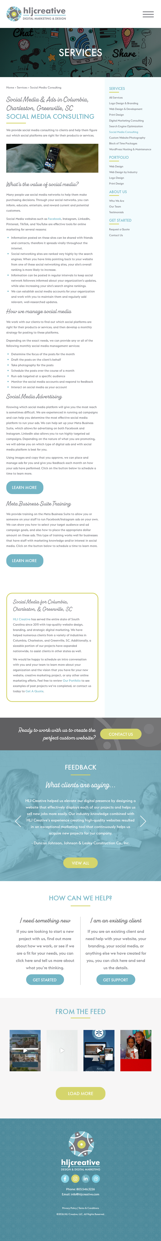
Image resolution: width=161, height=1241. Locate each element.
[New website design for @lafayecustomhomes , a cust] (25, 1050)
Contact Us (116, 235)
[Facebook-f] (65, 1179)
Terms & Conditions (89, 1208)
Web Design (116, 166)
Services (22, 87)
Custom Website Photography (127, 137)
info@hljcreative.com (85, 1194)
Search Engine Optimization (126, 126)
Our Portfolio (72, 680)
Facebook (54, 219)
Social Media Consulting (123, 132)
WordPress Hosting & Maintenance (130, 149)
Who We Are (116, 200)
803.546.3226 (85, 1189)
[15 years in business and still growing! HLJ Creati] (62, 1050)
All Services (116, 97)
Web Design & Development (125, 109)
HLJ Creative (21, 619)
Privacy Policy (69, 1208)
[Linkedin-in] (86, 1179)
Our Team (115, 206)
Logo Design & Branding (123, 103)
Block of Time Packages (123, 143)
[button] (18, 822)
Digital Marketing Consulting (126, 120)
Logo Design (116, 177)
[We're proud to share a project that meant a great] (98, 1050)
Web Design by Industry (123, 172)
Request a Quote (119, 229)
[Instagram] (75, 1179)
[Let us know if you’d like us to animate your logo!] (135, 1050)
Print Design (116, 114)
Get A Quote (34, 691)
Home (10, 87)
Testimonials (116, 212)
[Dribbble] (96, 1179)
